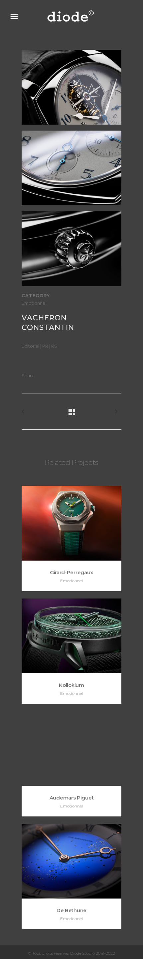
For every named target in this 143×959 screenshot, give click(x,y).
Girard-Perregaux (71, 572)
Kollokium (71, 685)
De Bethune (71, 910)
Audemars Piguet (72, 798)
